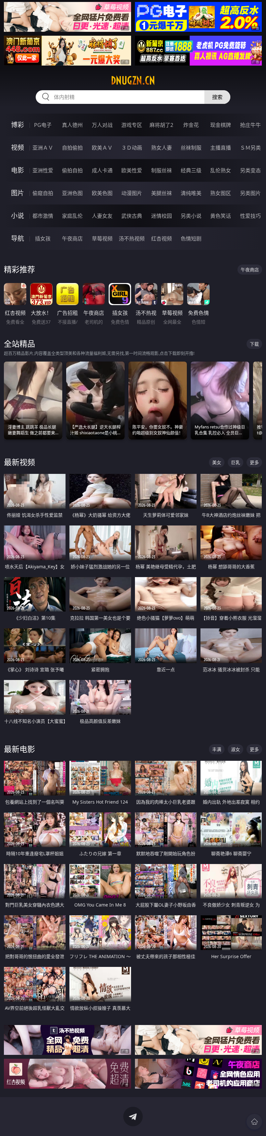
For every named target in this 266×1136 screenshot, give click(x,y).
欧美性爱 (131, 170)
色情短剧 (191, 238)
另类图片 (250, 193)
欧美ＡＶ (102, 147)
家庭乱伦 (72, 215)
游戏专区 (131, 125)
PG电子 (43, 125)
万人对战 (102, 125)
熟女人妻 (161, 147)
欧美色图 (102, 193)
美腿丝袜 (161, 193)
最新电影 (19, 749)
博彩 (17, 124)
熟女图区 (220, 193)
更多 (254, 462)
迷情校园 (161, 215)
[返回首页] (254, 1122)
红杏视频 (161, 238)
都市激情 (42, 215)
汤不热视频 (132, 238)
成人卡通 (102, 170)
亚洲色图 (72, 193)
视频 (17, 147)
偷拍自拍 (72, 170)
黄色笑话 (220, 215)
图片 (17, 193)
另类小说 (191, 215)
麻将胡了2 (161, 125)
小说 (17, 215)
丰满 (216, 749)
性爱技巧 (250, 215)
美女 (216, 462)
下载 (254, 344)
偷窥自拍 (42, 193)
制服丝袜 (161, 170)
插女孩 (43, 238)
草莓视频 (102, 238)
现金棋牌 (220, 125)
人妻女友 (102, 215)
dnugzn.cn (133, 80)
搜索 (217, 97)
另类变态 (250, 170)
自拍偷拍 (72, 147)
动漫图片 (131, 193)
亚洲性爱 (42, 170)
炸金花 (191, 125)
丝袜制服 (191, 147)
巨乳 (235, 462)
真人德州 (72, 125)
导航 (17, 238)
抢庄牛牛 (250, 125)
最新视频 (19, 462)
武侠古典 (131, 215)
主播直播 (220, 147)
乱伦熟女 (220, 170)
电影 (17, 170)
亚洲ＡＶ (42, 147)
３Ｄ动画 (131, 147)
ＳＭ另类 (250, 147)
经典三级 (191, 170)
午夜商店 (72, 238)
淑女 (235, 749)
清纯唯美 (191, 193)
